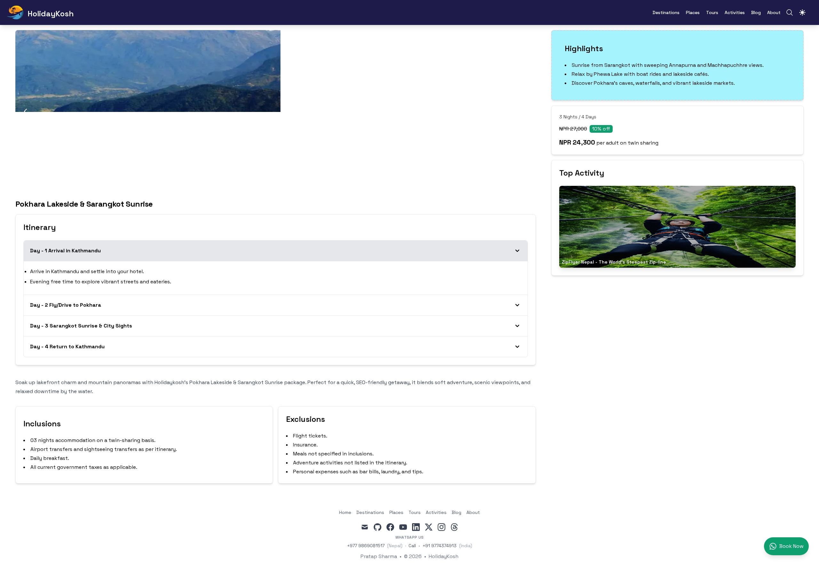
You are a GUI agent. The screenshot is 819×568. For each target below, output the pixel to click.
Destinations (666, 12)
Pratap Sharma (379, 556)
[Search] (789, 12)
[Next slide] (526, 111)
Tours (712, 12)
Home (345, 512)
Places (693, 12)
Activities (735, 12)
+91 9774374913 (440, 545)
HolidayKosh (443, 556)
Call (412, 545)
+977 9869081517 (366, 545)
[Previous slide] (25, 111)
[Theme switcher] (802, 12)
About (774, 12)
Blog (756, 12)
